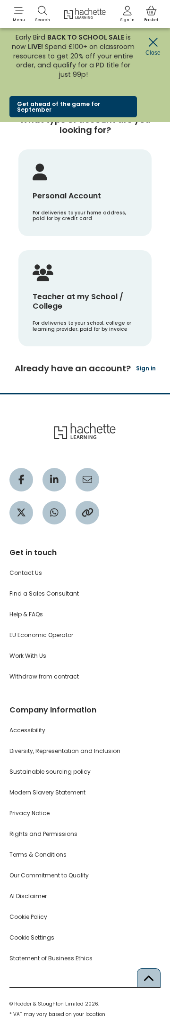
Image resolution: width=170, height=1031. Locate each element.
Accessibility (27, 730)
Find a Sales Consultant (44, 593)
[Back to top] (149, 977)
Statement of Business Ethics (51, 958)
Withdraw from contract (44, 676)
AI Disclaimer (28, 896)
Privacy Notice (29, 813)
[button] (19, 14)
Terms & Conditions (38, 855)
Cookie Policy (28, 917)
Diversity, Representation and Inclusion (64, 751)
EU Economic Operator (41, 635)
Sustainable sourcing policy (50, 772)
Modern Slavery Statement (47, 792)
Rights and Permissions (43, 834)
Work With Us (27, 656)
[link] (127, 14)
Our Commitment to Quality (49, 875)
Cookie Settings (31, 937)
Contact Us (25, 573)
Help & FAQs (26, 614)
